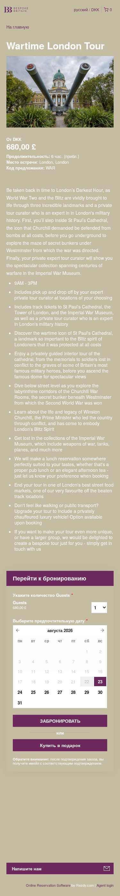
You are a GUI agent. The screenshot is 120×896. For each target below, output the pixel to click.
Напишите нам (27, 869)
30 (100, 692)
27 (60, 692)
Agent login (105, 885)
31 (20, 703)
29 (86, 692)
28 (73, 692)
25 (33, 692)
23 (100, 681)
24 (20, 692)
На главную (17, 27)
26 (46, 692)
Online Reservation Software (48, 885)
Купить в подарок (60, 745)
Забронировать (60, 721)
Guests (20, 605)
